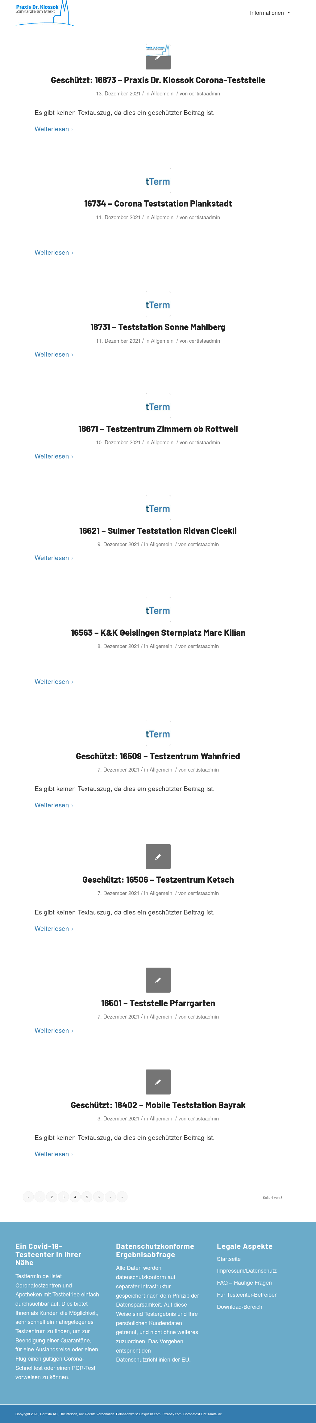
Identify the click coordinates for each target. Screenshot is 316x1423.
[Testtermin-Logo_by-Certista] (158, 180)
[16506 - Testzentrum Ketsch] (158, 856)
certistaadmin (204, 93)
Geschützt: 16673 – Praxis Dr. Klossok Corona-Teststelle (158, 79)
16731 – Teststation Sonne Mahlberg (158, 326)
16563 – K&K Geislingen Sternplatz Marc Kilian (158, 632)
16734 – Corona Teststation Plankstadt (158, 203)
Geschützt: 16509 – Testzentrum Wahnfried (158, 756)
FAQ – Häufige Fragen (244, 1282)
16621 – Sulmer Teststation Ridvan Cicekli (158, 530)
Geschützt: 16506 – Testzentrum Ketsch (158, 879)
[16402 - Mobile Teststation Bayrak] (158, 1081)
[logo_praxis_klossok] (158, 56)
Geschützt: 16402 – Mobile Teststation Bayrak (158, 1104)
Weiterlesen (52, 128)
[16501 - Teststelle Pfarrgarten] (158, 980)
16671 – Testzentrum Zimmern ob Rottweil (158, 428)
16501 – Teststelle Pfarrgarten (158, 1003)
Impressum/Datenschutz (247, 1270)
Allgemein (162, 93)
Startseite (229, 1258)
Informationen (267, 12)
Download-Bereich (239, 1306)
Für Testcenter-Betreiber (246, 1294)
